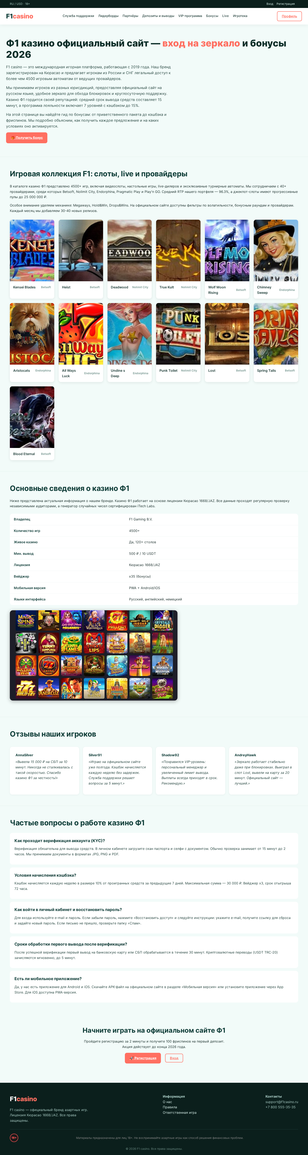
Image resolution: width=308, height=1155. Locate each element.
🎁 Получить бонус (27, 138)
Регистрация (286, 3)
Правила (170, 1107)
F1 (19, 16)
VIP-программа (190, 16)
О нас (167, 1102)
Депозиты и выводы (158, 16)
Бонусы (212, 16)
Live (225, 16)
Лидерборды (108, 16)
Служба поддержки (78, 16)
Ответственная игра (180, 1112)
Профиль (289, 16)
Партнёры (130, 16)
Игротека (240, 16)
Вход (270, 3)
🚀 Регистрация (142, 1058)
